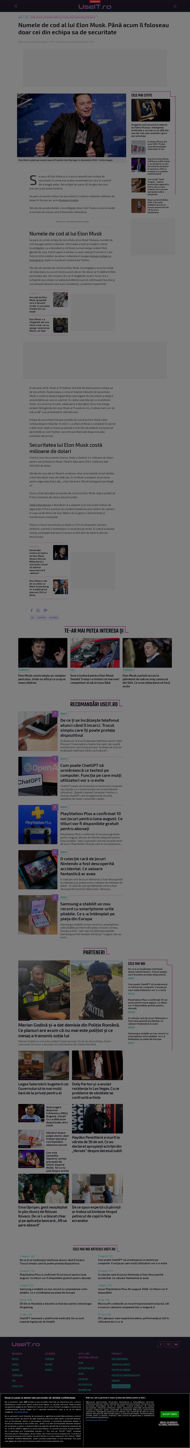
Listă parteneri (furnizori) (96, 1420)
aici (44, 1431)
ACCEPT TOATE (170, 1414)
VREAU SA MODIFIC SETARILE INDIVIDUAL (169, 1423)
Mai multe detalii (21, 1412)
